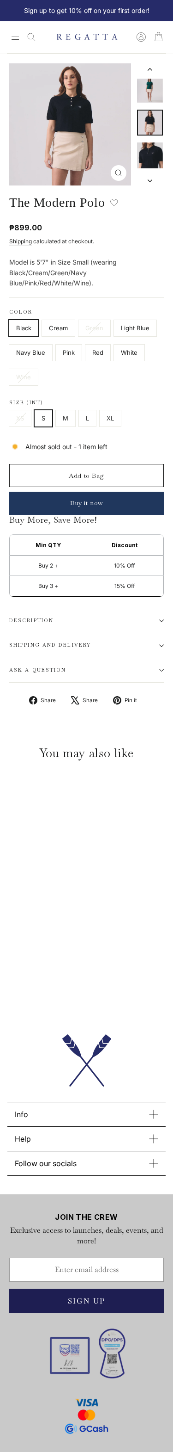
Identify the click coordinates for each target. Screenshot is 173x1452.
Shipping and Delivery (50, 645)
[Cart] (158, 37)
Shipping (20, 241)
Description (31, 621)
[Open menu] (15, 37)
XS (20, 418)
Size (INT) (26, 403)
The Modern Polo (41, 943)
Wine (23, 377)
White (129, 352)
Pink (69, 352)
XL (110, 418)
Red (97, 352)
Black (23, 328)
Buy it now (86, 503)
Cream (58, 328)
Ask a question (37, 670)
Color (21, 312)
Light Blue (135, 328)
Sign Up (86, 1301)
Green (94, 328)
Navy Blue (30, 352)
